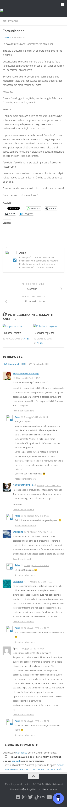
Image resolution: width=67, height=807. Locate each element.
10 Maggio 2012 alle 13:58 (39, 532)
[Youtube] (49, 797)
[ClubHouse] (42, 797)
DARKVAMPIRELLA (23, 485)
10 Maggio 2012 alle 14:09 (36, 565)
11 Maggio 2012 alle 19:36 (31, 648)
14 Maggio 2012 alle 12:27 (36, 721)
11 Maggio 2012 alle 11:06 (39, 581)
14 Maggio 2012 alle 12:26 (36, 628)
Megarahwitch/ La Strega (26, 373)
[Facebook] (18, 797)
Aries (8, 37)
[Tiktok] (36, 797)
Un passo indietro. (12, 332)
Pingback (40, 364)
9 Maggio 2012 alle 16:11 (49, 485)
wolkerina (18, 532)
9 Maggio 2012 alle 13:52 (28, 378)
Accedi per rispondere (23, 410)
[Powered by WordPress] (23, 789)
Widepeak (18, 581)
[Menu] (62, 4)
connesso (21, 752)
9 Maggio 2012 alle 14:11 (36, 417)
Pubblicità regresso (44, 332)
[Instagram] (24, 797)
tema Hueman (50, 789)
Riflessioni (10, 21)
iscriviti (16, 761)
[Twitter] (30, 797)
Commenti (16, 364)
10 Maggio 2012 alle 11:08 (36, 516)
